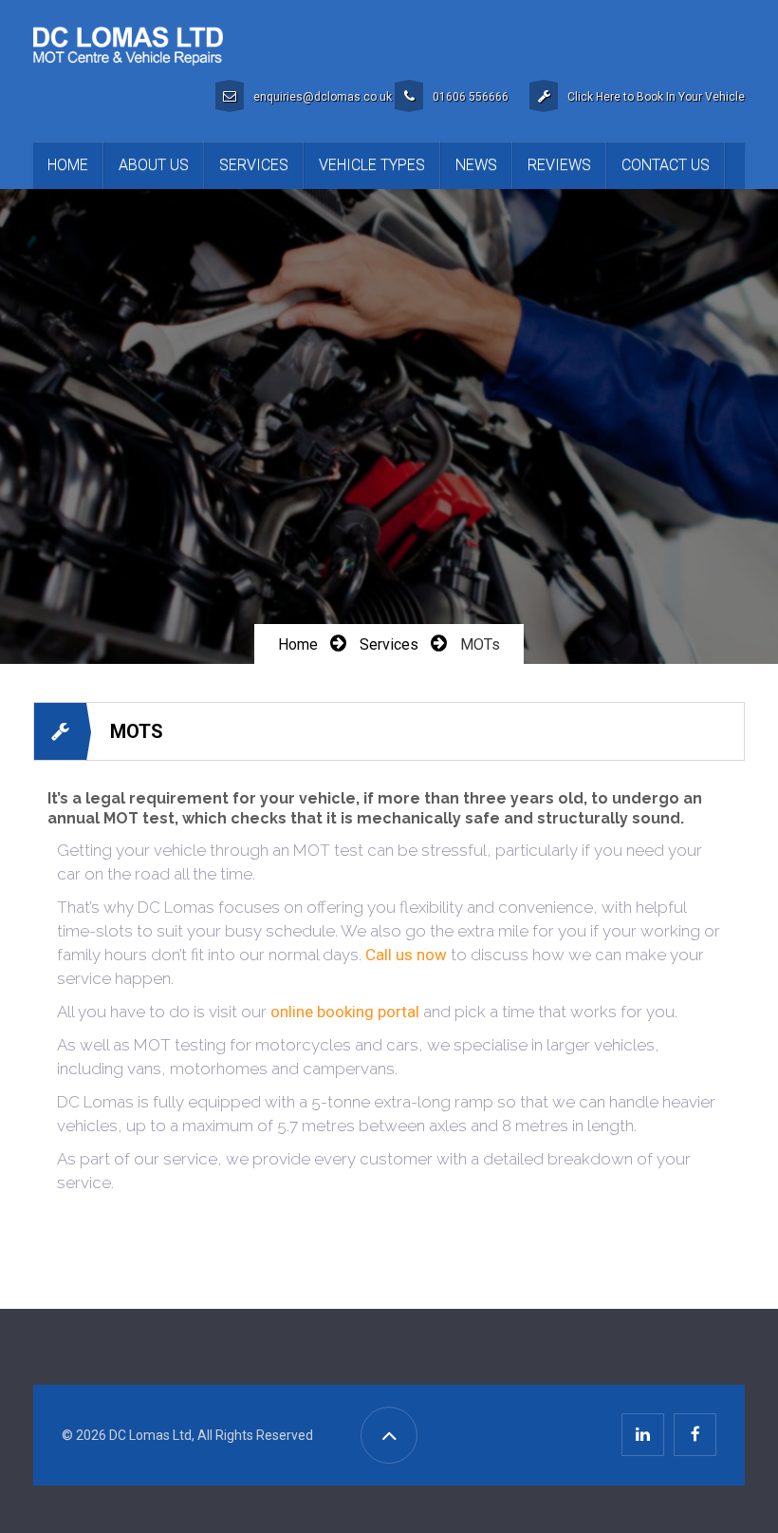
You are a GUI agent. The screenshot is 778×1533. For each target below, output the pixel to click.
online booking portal (344, 1011)
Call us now (406, 954)
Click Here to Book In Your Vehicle (656, 97)
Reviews (559, 165)
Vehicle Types (372, 165)
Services (253, 165)
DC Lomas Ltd (150, 1435)
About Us (154, 165)
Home (67, 165)
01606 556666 (471, 97)
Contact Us (665, 165)
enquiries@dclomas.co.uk (322, 97)
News (476, 165)
